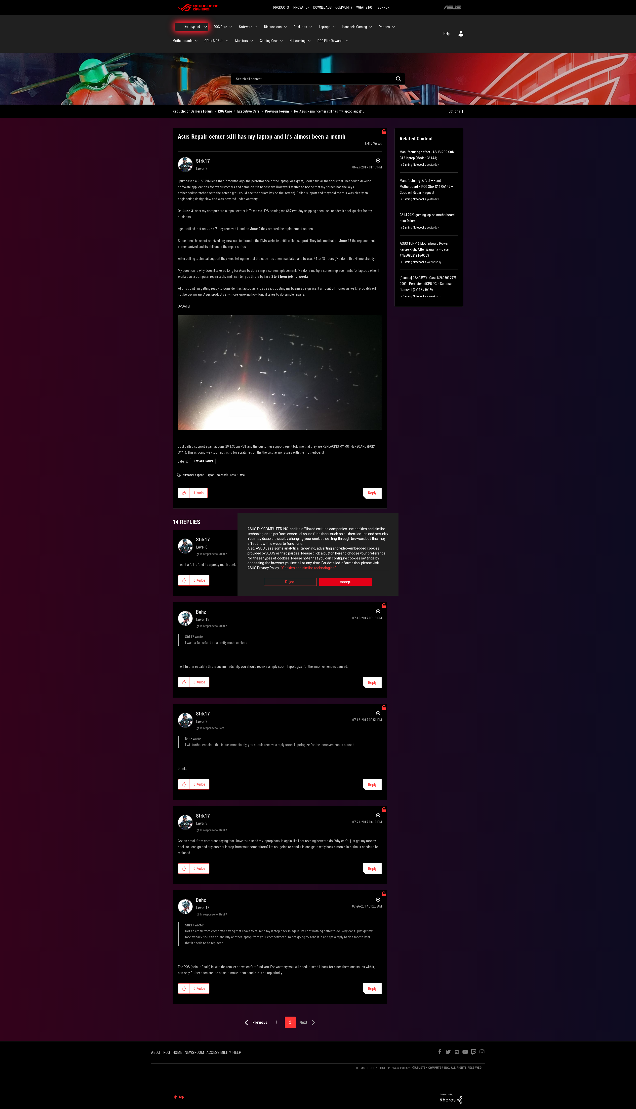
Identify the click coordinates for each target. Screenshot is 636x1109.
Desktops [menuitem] (300, 27)
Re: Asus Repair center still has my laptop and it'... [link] (329, 111)
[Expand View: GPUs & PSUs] (227, 40)
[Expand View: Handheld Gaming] (370, 26)
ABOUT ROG (160, 1052)
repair (234, 475)
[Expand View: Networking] (309, 40)
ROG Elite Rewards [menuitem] (330, 41)
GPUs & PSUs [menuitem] (213, 41)
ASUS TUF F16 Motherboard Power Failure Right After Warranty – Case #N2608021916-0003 (424, 249)
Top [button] (181, 1097)
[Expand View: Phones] (393, 26)
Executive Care (248, 111)
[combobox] (318, 79)
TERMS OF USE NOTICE (371, 1068)
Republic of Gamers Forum (193, 111)
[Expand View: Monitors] (251, 40)
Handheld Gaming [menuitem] (354, 27)
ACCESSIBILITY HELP (223, 1052)
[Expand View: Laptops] (334, 26)
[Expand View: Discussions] (285, 26)
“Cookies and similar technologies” (308, 568)
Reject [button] (290, 582)
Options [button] (454, 111)
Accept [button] (346, 582)
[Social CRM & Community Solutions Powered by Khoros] (451, 1099)
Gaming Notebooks (414, 164)
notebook (222, 475)
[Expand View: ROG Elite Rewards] (347, 40)
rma (242, 475)
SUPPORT (384, 7)
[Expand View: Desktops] (310, 26)
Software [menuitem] (245, 27)
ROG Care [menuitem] (220, 27)
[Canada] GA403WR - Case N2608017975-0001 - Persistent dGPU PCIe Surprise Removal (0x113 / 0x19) (429, 284)
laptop (210, 475)
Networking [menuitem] (298, 41)
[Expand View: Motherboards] (196, 40)
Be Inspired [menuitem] (192, 27)
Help (446, 34)
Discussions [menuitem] (273, 27)
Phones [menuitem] (384, 27)
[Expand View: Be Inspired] (205, 27)
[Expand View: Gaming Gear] (281, 40)
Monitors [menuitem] (241, 41)
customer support (193, 475)
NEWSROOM (194, 1052)
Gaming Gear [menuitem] (269, 41)
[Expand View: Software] (255, 26)
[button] (184, 493)
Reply (372, 493)
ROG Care (225, 111)
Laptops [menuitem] (324, 27)
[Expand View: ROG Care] (230, 26)
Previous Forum (277, 111)
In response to (213, 554)
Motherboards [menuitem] (183, 41)
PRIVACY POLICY (399, 1068)
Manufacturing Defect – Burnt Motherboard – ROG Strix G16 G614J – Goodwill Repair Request (426, 187)
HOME (177, 1052)
